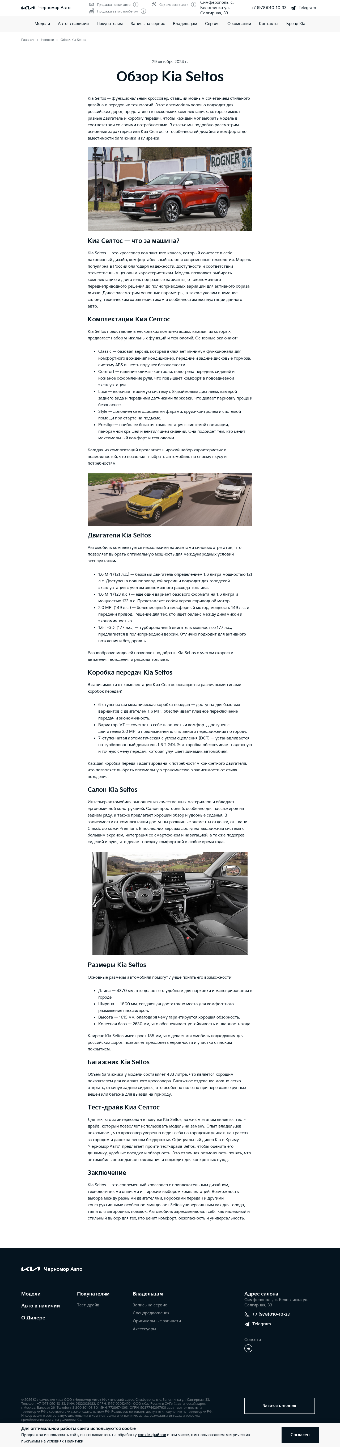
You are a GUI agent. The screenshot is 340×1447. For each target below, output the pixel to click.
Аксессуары (144, 1329)
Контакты (268, 23)
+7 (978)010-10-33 (269, 7)
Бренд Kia (295, 23)
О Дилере (33, 1318)
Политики (74, 1441)
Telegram (307, 7)
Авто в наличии (73, 23)
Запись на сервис (148, 23)
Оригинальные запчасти (157, 1321)
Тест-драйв (88, 1305)
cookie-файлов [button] (152, 1435)
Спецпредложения (151, 1313)
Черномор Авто (54, 7)
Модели (42, 23)
